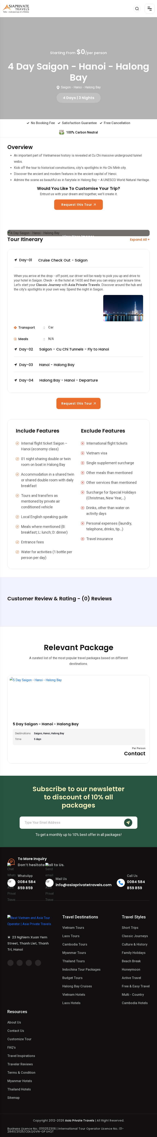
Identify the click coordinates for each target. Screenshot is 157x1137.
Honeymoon (131, 969)
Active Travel (131, 978)
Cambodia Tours (74, 944)
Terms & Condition (21, 1073)
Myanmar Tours (74, 953)
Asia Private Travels (79, 1120)
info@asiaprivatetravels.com (84, 884)
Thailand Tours (73, 961)
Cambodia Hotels (135, 1003)
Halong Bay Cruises (77, 986)
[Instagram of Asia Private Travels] (38, 963)
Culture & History (134, 944)
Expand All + (140, 239)
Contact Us (15, 1031)
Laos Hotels (71, 1003)
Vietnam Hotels (73, 995)
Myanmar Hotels (19, 1081)
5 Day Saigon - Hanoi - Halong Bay (46, 723)
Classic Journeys (135, 936)
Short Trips (130, 928)
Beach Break (131, 961)
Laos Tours (71, 936)
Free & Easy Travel (136, 986)
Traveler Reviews (20, 1064)
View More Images (78, 235)
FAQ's (11, 1047)
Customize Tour (19, 1039)
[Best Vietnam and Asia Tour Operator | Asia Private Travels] (15, 8)
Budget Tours (72, 978)
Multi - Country (133, 995)
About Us (14, 1022)
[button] (78, 263)
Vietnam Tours (73, 928)
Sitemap (13, 1098)
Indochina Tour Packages (81, 969)
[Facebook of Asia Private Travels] (10, 963)
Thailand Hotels (19, 1089)
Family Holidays (134, 953)
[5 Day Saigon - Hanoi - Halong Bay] (78, 697)
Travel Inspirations (21, 1056)
